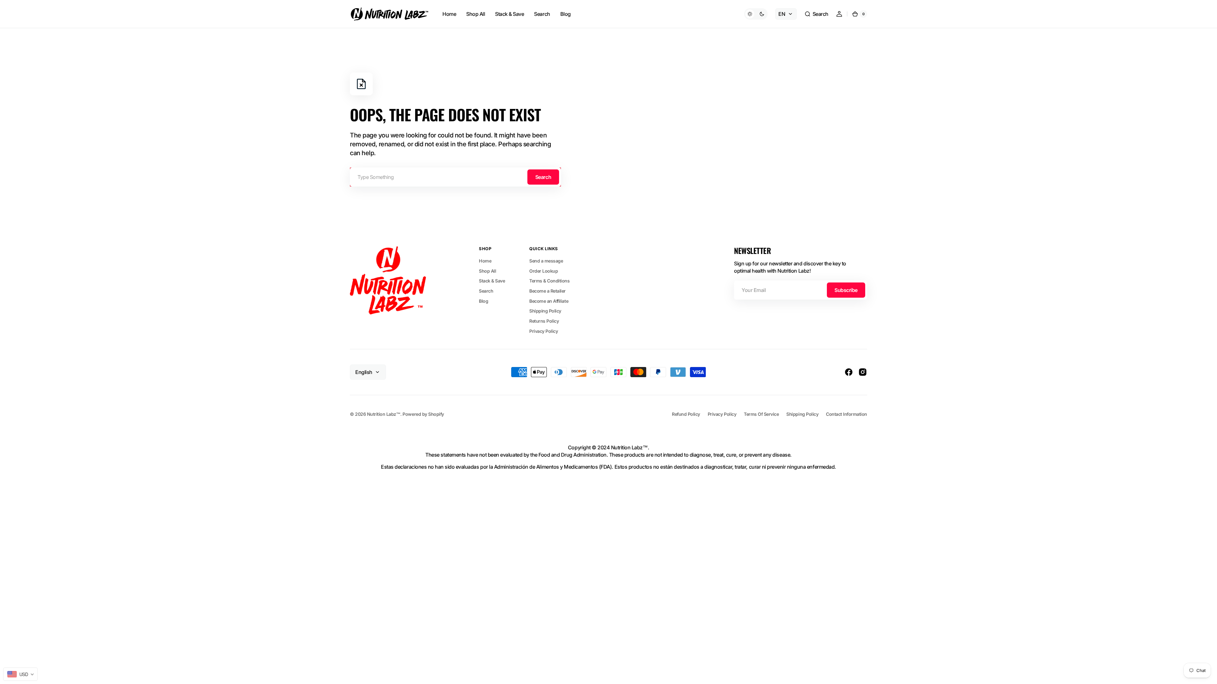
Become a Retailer (547, 291)
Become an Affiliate (548, 301)
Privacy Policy (543, 331)
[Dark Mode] (756, 14)
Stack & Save (492, 280)
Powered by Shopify (423, 414)
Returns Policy (544, 321)
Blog (483, 301)
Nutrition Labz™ (384, 414)
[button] (816, 14)
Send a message (546, 260)
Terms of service (761, 414)
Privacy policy (722, 414)
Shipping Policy (545, 311)
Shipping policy (802, 414)
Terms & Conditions (549, 280)
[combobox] (455, 177)
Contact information (846, 414)
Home (485, 260)
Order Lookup (543, 271)
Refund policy (686, 414)
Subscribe (846, 290)
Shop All (487, 271)
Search (543, 177)
